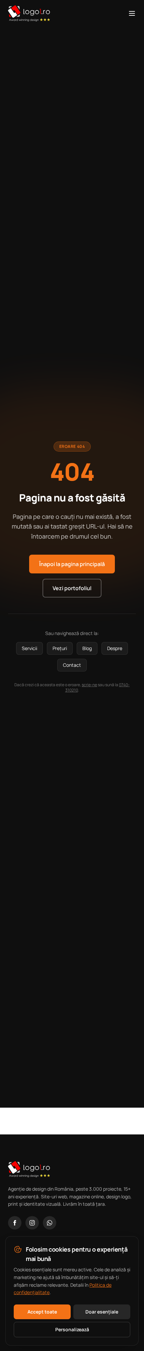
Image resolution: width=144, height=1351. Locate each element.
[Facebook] (14, 1222)
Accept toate (42, 1311)
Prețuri (60, 648)
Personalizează (72, 1329)
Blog (87, 648)
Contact (72, 665)
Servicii (29, 648)
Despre (114, 648)
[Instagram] (32, 1222)
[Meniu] (132, 13)
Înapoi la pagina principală (72, 564)
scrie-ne (89, 685)
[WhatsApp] (49, 1222)
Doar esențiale (101, 1311)
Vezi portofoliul (72, 588)
